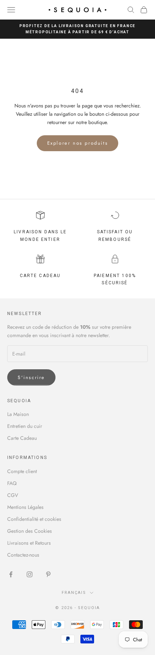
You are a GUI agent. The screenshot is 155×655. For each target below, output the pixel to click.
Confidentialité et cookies (34, 519)
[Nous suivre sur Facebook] (10, 574)
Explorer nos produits (77, 143)
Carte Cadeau (22, 438)
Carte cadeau (40, 275)
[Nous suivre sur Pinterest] (48, 574)
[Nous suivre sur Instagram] (29, 574)
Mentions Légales (25, 507)
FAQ (12, 483)
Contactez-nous (23, 554)
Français (74, 592)
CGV (12, 495)
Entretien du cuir (24, 426)
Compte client (22, 471)
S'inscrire (31, 377)
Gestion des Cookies (29, 531)
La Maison (18, 414)
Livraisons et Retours (29, 542)
